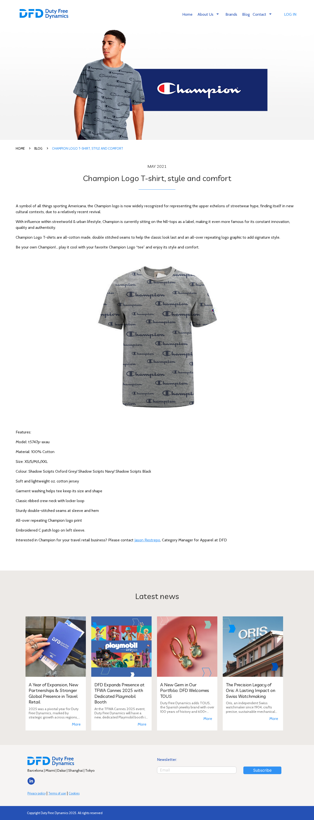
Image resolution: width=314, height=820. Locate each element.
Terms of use (57, 793)
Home (187, 14)
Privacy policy (36, 793)
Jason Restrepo (147, 540)
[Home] (44, 14)
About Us (209, 14)
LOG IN (290, 14)
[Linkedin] (31, 783)
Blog (246, 14)
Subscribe (262, 770)
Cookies (74, 793)
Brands (231, 14)
